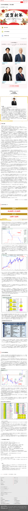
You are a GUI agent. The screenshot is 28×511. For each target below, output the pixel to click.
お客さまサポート (16, 480)
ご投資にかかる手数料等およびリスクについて (6, 492)
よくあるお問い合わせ (23, 38)
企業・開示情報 (5, 474)
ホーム (1, 474)
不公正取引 (2, 495)
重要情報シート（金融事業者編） (4, 500)
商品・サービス (16, 477)
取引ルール (15, 483)
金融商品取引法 (2, 484)
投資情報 (2, 480)
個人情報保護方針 (3, 499)
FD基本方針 (15, 499)
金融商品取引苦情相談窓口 (17, 503)
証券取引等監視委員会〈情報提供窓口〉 (5, 503)
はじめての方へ (2, 477)
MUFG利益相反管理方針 (17, 500)
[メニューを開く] (26, 2)
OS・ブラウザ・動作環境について (5, 488)
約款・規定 (2, 483)
